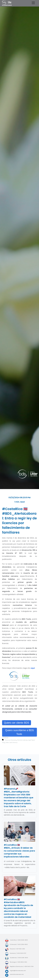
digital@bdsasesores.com (18, 970)
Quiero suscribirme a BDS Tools (19, 732)
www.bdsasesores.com (17, 974)
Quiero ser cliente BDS (16, 722)
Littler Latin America (11, 742)
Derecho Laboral (22, 740)
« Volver (5, 737)
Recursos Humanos (10, 740)
